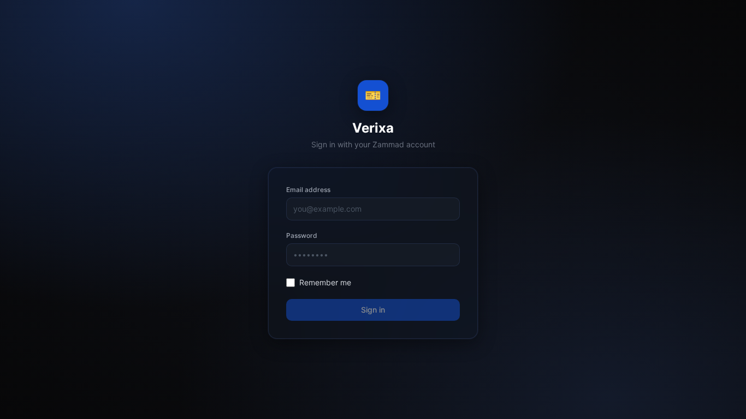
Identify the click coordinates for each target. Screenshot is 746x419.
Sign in (373, 309)
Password (301, 235)
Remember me (325, 282)
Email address (308, 189)
